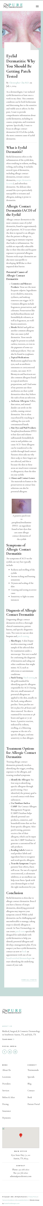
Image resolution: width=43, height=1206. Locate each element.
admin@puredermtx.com (20, 1176)
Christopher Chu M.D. (19, 82)
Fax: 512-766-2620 (20, 1173)
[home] (12, 6)
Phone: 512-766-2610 (20, 1169)
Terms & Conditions (8, 1200)
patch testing (23, 636)
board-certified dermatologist (19, 958)
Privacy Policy (32, 1197)
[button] (20, 1135)
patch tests (20, 931)
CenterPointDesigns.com (11, 1203)
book (24, 951)
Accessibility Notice (22, 1200)
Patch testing (29, 677)
